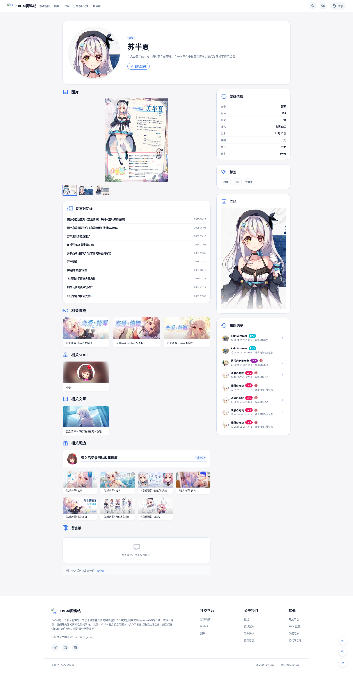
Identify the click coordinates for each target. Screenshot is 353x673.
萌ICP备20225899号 (291, 665)
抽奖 (56, 6)
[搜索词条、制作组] (312, 6)
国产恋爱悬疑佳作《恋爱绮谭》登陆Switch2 (92, 228)
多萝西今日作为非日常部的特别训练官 (89, 253)
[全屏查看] (205, 104)
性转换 (249, 181)
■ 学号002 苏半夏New (80, 245)
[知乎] (75, 647)
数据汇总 (294, 633)
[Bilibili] (65, 647)
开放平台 (294, 619)
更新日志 (249, 640)
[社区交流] (342, 640)
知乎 (202, 633)
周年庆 (97, 6)
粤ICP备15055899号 (266, 665)
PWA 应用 (294, 626)
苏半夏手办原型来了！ (80, 236)
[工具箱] (342, 651)
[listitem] (253, 338)
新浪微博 (205, 619)
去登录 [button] (100, 570)
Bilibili (204, 626)
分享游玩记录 (81, 6)
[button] (137, 140)
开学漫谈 (72, 261)
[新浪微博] (55, 647)
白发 (236, 181)
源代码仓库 (295, 640)
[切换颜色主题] (323, 6)
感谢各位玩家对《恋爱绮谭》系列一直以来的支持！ (96, 219)
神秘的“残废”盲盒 (77, 270)
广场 (66, 6)
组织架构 (249, 626)
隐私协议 (249, 633)
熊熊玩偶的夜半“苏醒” (79, 287)
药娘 (225, 181)
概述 (246, 619)
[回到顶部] (342, 662)
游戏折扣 (44, 6)
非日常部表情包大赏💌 (80, 296)
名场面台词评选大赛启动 (81, 278)
